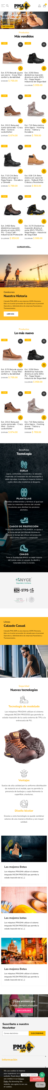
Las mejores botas (15, 918)
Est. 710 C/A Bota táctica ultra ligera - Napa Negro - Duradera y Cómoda (12, 179)
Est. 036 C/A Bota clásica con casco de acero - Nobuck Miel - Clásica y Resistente (34, 179)
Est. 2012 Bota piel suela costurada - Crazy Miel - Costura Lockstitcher (12, 128)
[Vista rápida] (20, 44)
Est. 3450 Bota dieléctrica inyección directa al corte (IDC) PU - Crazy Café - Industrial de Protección (12, 230)
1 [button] (22, 26)
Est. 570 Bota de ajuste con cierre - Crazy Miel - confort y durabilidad (12, 75)
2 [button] (25, 26)
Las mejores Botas (15, 867)
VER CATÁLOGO (24, 1010)
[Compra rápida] (20, 68)
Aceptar (37, 1079)
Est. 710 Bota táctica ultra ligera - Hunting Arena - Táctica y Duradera (34, 128)
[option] (24, 20)
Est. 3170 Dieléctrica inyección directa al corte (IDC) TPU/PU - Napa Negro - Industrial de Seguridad (35, 230)
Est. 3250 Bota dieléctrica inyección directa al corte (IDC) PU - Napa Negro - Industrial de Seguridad (35, 77)
